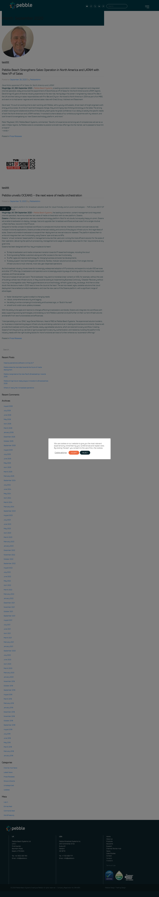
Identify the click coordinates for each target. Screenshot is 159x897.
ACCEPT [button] (74, 452)
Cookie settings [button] (61, 452)
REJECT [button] (85, 452)
